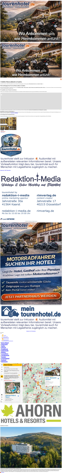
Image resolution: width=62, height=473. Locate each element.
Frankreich (4, 349)
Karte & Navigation (6, 338)
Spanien (3, 357)
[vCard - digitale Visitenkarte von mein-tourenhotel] (7, 219)
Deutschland (5, 343)
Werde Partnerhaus (6, 340)
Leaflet (60, 109)
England (3, 360)
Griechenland (5, 358)
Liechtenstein (5, 355)
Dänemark (4, 361)
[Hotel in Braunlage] (31, 467)
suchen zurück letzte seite (5, 337)
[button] (1, 93)
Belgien (3, 352)
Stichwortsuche (6, 336)
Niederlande (4, 350)
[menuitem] (32, 335)
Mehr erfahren (2, 472)
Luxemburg (4, 353)
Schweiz (3, 347)
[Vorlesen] (61, 79)
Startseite (5, 335)
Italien (3, 346)
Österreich (4, 344)
